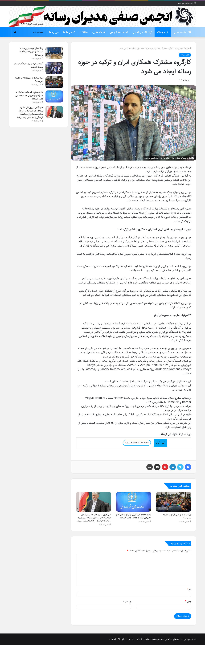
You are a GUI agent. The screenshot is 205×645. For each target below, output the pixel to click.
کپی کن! (160, 442)
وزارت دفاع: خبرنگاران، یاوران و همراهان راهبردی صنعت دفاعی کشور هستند (133, 516)
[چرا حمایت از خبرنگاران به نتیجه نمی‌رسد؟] (173, 502)
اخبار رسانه (163, 32)
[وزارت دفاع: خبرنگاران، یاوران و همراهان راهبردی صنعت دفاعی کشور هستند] (133, 502)
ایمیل (188, 601)
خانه (187, 48)
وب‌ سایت (127, 601)
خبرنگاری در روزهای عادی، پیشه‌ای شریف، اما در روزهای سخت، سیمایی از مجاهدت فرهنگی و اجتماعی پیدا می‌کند (93, 518)
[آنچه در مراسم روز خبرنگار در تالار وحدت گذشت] (54, 68)
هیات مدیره (98, 32)
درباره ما (54, 32)
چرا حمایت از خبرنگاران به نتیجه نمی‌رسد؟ (177, 516)
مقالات (84, 32)
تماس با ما (69, 32)
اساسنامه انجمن (119, 32)
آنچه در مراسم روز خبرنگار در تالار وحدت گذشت (28, 65)
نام (189, 589)
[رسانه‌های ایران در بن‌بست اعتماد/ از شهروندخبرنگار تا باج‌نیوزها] (54, 53)
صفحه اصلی (181, 32)
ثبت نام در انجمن (142, 32)
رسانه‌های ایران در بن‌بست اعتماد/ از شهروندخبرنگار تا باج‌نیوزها (31, 52)
